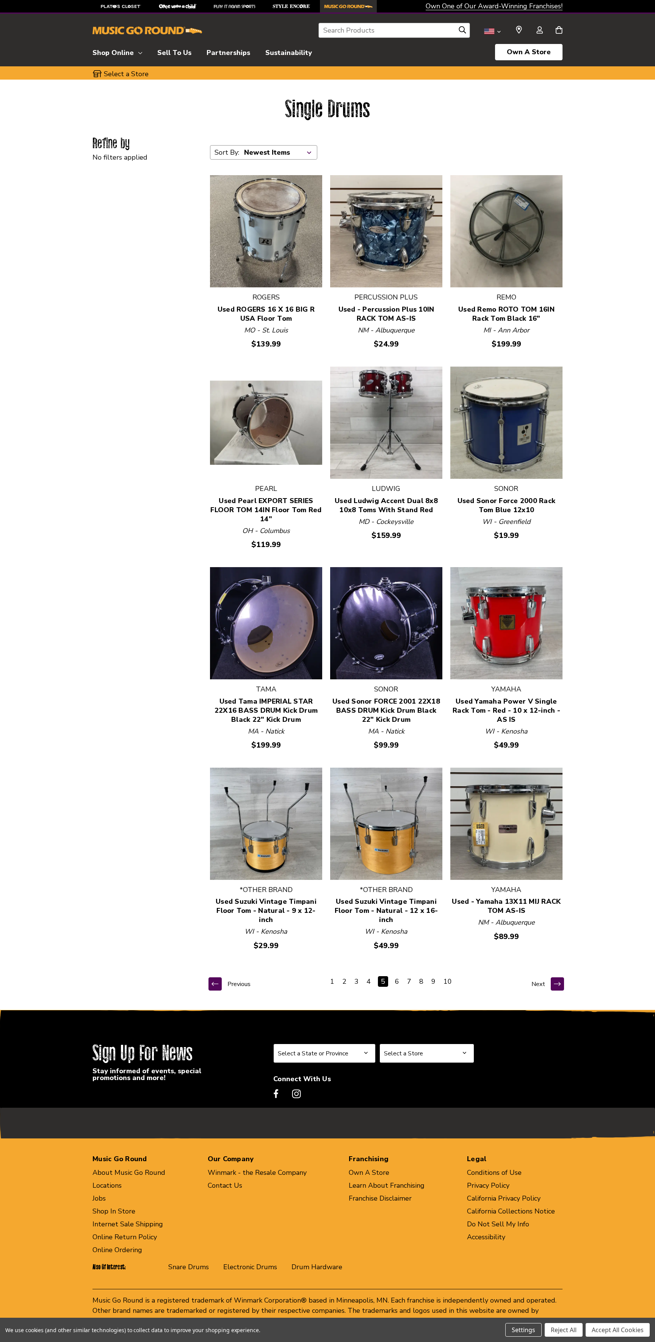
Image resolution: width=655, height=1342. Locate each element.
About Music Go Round (128, 1172)
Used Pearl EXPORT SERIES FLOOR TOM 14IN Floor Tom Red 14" (265, 510)
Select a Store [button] (126, 73)
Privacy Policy (488, 1185)
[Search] (462, 31)
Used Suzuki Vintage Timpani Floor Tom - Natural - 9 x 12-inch (266, 910)
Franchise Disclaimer (380, 1198)
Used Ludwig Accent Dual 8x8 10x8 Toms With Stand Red (386, 505)
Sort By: (227, 152)
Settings (523, 1330)
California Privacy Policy (504, 1198)
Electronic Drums (250, 1266)
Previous (239, 984)
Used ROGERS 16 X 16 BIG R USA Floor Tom (266, 314)
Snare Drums (188, 1266)
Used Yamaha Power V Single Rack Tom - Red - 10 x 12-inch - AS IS (506, 710)
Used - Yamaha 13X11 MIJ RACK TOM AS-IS (506, 906)
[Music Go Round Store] (348, 6)
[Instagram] (296, 1093)
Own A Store (529, 51)
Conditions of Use (494, 1172)
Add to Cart (266, 231)
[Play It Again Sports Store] (234, 6)
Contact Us (225, 1185)
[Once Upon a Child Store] (177, 6)
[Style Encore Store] (291, 6)
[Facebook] (275, 1093)
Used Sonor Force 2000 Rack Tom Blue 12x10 (507, 505)
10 (447, 981)
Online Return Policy (124, 1237)
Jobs (99, 1198)
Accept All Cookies (618, 1330)
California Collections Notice (511, 1211)
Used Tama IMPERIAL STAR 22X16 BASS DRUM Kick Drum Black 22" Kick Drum (266, 710)
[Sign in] (539, 30)
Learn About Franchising (387, 1185)
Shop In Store (113, 1211)
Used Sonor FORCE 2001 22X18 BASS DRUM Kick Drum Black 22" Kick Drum (386, 710)
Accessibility (486, 1237)
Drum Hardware (316, 1266)
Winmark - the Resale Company (257, 1172)
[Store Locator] (518, 29)
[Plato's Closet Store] (120, 6)
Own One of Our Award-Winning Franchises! (494, 6)
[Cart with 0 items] (559, 30)
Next (538, 984)
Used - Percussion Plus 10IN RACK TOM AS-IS (386, 314)
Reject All (564, 1330)
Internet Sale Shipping (127, 1224)
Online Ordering (117, 1249)
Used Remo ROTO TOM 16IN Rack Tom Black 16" (506, 314)
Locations (107, 1185)
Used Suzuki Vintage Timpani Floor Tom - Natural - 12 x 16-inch (386, 910)
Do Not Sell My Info (498, 1224)
